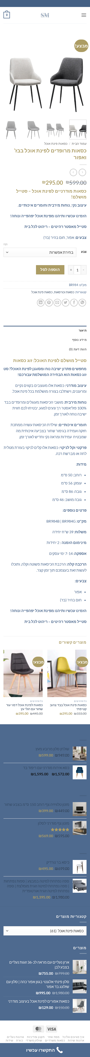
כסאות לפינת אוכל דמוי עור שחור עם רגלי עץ (24, 707)
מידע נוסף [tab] (79, 340)
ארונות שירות (76, 1040)
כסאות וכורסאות (64, 292)
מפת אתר (53, 1037)
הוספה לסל (50, 269)
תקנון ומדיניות (36, 1037)
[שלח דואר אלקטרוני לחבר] (57, 302)
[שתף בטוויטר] (65, 302)
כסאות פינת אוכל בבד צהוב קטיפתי (68, 707)
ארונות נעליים (15, 1037)
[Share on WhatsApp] (82, 302)
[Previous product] (73, 172)
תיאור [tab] (83, 330)
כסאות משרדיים (55, 1040)
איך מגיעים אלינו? (73, 1037)
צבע (84, 252)
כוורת (19, 1040)
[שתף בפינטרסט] (49, 302)
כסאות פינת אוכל (55, 143)
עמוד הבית (79, 143)
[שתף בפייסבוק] (74, 302)
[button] (84, 15)
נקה (5, 244)
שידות (9, 1040)
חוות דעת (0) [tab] (78, 349)
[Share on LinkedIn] (41, 302)
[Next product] (82, 172)
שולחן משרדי (34, 1040)
